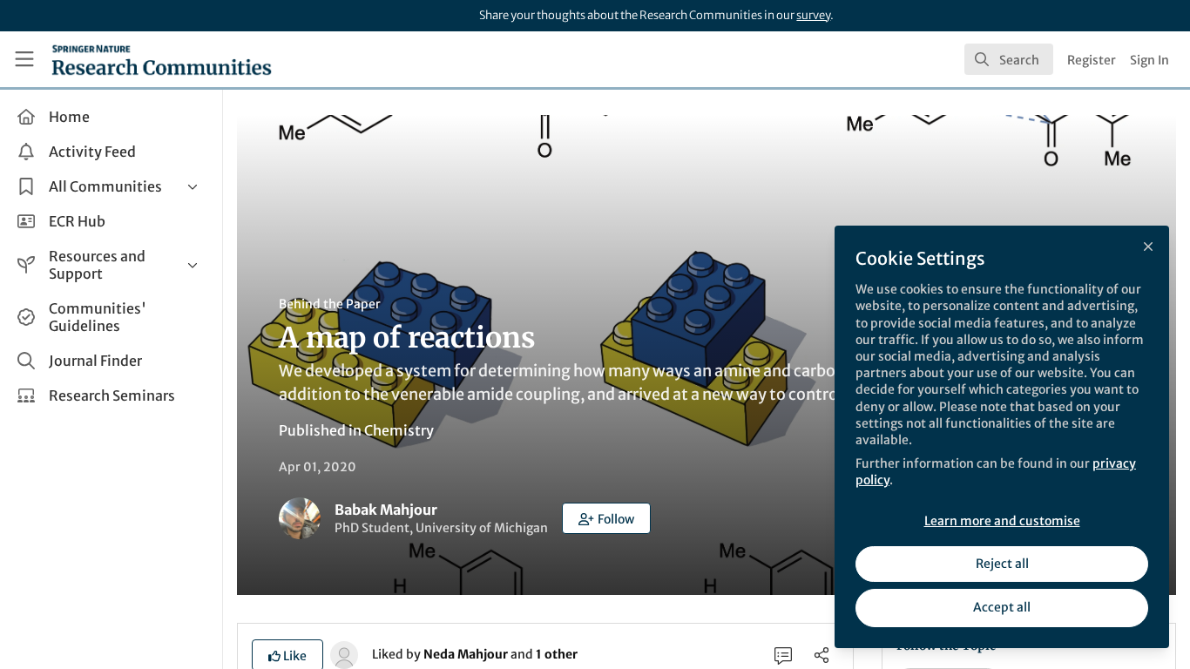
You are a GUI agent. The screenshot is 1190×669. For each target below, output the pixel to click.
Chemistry (399, 430)
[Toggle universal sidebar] (24, 59)
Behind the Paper (330, 304)
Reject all (1002, 563)
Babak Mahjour (386, 509)
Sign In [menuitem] (1149, 60)
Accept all (1002, 607)
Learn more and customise (1002, 521)
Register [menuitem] (1091, 60)
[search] (1008, 59)
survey (813, 15)
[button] (606, 518)
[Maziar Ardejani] (344, 653)
